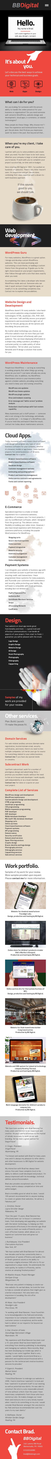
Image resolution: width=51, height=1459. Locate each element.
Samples (10, 697)
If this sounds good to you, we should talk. (25, 188)
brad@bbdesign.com (31, 1453)
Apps (25, 91)
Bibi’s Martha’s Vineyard (25, 952)
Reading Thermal (29, 1068)
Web (11, 91)
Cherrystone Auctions (33, 989)
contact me (18, 878)
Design (38, 91)
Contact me (10, 454)
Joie (28, 1107)
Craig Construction (25, 1030)
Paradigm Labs (25, 914)
